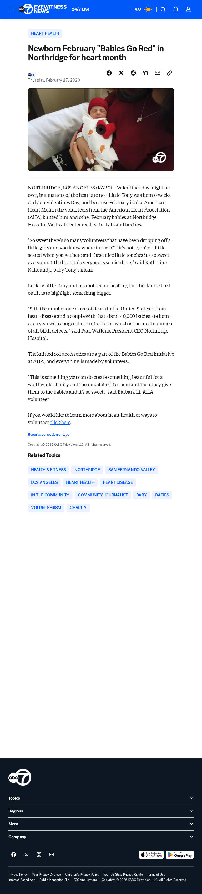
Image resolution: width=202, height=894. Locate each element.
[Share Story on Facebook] (109, 72)
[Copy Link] (169, 72)
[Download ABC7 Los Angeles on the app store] (151, 855)
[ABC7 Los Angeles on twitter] (26, 855)
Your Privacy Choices (46, 874)
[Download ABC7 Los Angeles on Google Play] (180, 855)
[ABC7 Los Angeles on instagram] (39, 855)
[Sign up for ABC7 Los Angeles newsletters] (51, 855)
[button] (11, 9)
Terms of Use (156, 874)
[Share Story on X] (121, 72)
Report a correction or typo (48, 434)
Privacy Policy (18, 874)
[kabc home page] (19, 777)
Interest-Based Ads (21, 879)
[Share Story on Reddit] (133, 72)
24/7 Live (80, 9)
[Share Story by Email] (157, 72)
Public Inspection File (54, 879)
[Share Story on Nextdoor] (145, 72)
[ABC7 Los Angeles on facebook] (13, 855)
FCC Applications (85, 879)
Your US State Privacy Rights (123, 874)
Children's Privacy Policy (82, 874)
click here (60, 422)
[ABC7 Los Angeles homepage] (43, 9)
